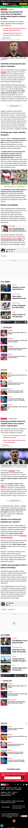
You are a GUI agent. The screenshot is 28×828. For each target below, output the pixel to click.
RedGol (13, 55)
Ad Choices (12, 64)
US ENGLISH (18, 50)
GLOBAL (3, 50)
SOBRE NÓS (3, 53)
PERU (12, 50)
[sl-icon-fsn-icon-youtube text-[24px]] (26, 46)
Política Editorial (5, 64)
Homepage (25, 30)
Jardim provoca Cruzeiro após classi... (14, 1)
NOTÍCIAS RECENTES (14, 4)
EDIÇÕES (3, 49)
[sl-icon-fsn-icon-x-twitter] (21, 46)
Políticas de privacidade (18, 62)
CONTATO (14, 53)
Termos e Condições (20, 41)
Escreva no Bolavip (5, 55)
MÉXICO (8, 50)
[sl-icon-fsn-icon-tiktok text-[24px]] (23, 46)
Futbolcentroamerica (6, 56)
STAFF (9, 53)
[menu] (1, 4)
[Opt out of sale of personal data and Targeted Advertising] (2, 825)
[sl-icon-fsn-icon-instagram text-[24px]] (18, 46)
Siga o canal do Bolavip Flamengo (13, 6)
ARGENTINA (9, 49)
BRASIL (15, 49)
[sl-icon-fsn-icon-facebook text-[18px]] (15, 46)
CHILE (19, 49)
